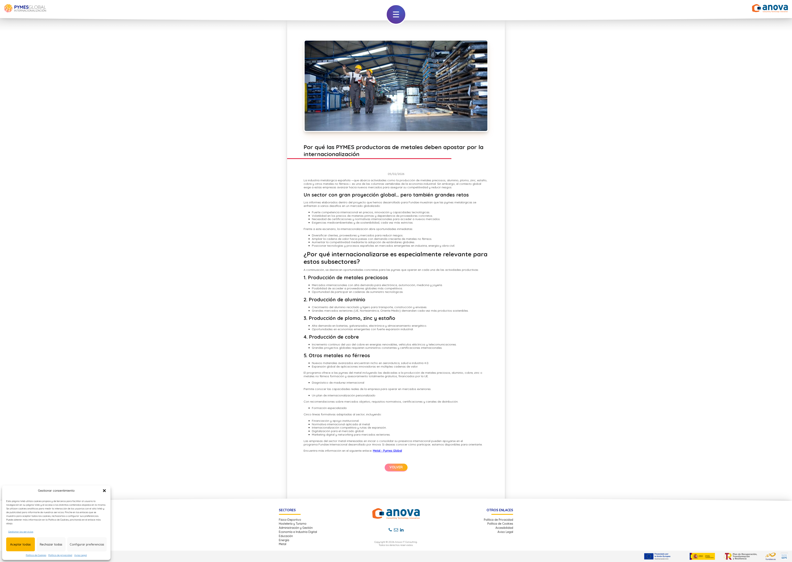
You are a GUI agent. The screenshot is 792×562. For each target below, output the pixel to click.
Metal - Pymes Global (387, 450)
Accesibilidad (504, 528)
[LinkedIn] (402, 530)
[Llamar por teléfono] (390, 530)
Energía (284, 540)
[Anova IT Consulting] (396, 513)
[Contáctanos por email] (396, 530)
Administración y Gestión (296, 528)
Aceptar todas (20, 544)
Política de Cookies (36, 555)
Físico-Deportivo (290, 520)
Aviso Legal (80, 555)
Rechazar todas (51, 544)
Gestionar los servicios (20, 531)
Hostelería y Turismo (292, 523)
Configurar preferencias (87, 544)
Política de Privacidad (498, 520)
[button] (104, 491)
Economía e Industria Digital (298, 532)
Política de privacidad (60, 555)
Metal (282, 544)
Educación (286, 536)
